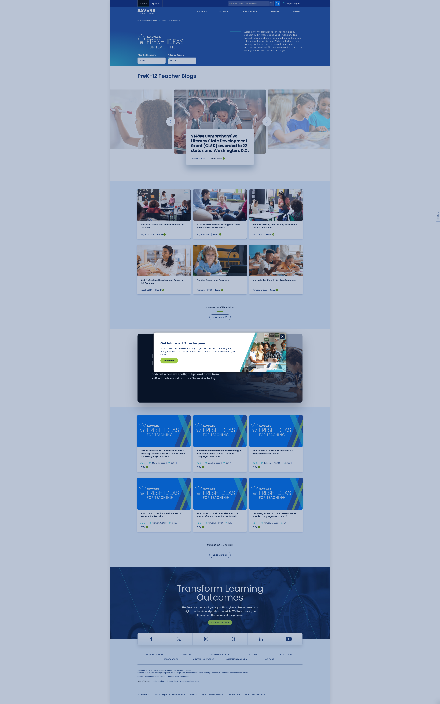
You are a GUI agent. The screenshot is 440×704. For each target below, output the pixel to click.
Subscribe (169, 360)
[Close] (282, 336)
